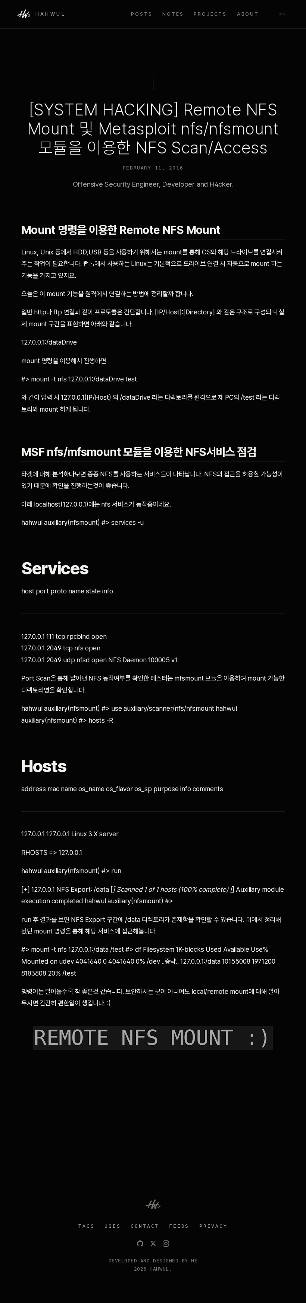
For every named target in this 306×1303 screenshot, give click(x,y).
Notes (173, 14)
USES (112, 1226)
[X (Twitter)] (153, 1243)
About (248, 14)
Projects (210, 14)
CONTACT (145, 1226)
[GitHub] (140, 1243)
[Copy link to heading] (228, 229)
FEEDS (179, 1226)
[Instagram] (166, 1243)
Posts (141, 14)
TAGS (86, 1226)
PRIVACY (213, 1226)
